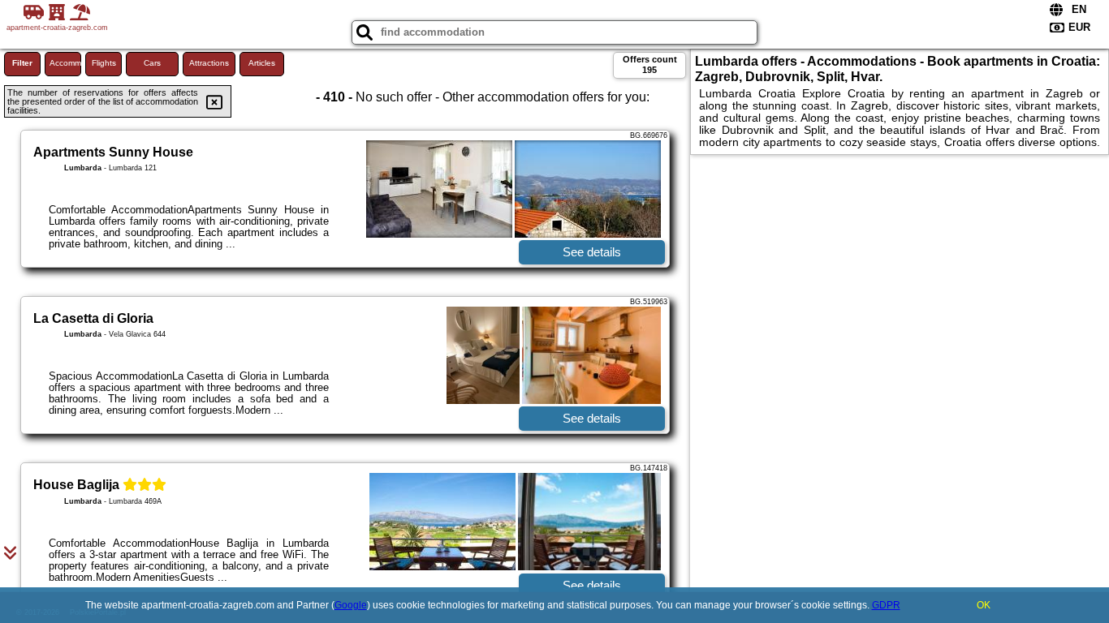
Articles (261, 62)
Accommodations (65, 62)
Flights (104, 62)
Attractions (209, 62)
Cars (152, 62)
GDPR (886, 605)
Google (350, 605)
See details (592, 252)
